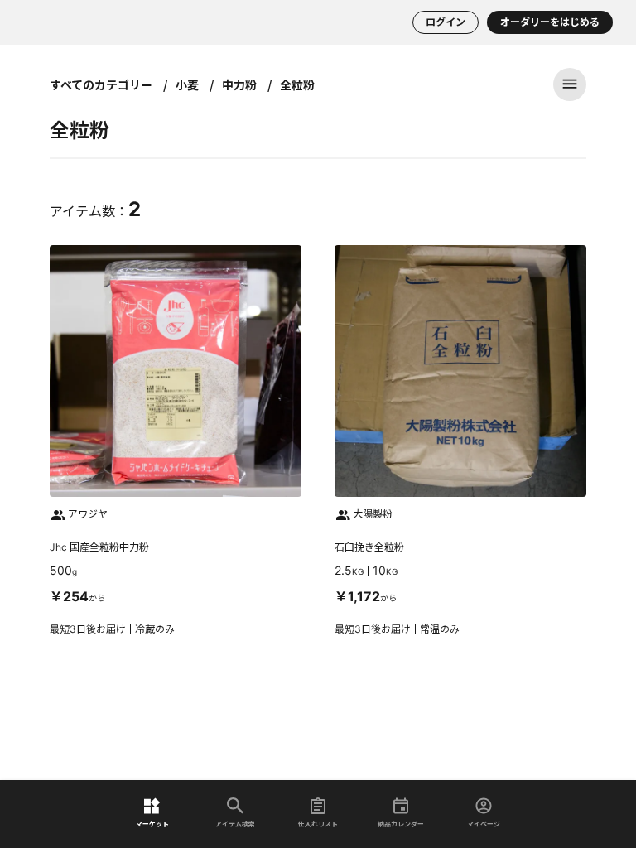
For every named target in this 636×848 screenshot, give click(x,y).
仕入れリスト (318, 823)
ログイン (445, 22)
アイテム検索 (235, 823)
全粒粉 (297, 84)
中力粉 (239, 84)
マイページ (483, 823)
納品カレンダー (401, 823)
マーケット (152, 823)
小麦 (187, 84)
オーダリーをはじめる (550, 22)
